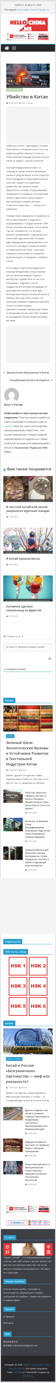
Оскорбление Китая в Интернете (29, 380)
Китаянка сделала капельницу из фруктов (23, 608)
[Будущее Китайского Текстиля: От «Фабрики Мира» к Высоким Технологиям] (13, 1149)
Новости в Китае (14, 90)
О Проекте (8, 1316)
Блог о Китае (27, 103)
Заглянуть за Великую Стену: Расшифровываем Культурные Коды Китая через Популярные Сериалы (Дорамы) (37, 829)
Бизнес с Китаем (14, 1059)
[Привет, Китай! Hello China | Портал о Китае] (6, 48)
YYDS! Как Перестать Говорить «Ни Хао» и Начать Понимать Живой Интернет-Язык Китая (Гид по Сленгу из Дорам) (37, 800)
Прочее (10, 736)
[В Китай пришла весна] (28, 529)
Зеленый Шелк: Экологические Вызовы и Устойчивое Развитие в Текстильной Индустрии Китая (27, 753)
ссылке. (8, 426)
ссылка (33, 1296)
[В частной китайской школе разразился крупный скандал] (28, 478)
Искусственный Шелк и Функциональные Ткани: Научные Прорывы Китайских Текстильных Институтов (37, 1172)
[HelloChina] (28, 1245)
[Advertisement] (28, 125)
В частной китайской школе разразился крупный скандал (28, 509)
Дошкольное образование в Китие (28, 372)
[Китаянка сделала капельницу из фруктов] (28, 577)
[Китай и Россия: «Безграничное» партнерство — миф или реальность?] (28, 1041)
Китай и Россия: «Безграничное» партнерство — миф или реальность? (28, 1073)
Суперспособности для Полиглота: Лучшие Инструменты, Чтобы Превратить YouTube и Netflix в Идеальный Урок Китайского (37, 857)
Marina (24, 770)
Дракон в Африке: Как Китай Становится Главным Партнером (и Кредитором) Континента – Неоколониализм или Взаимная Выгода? (37, 1120)
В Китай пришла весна (23, 559)
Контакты (8, 1322)
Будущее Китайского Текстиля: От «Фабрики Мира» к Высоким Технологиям (37, 1147)
